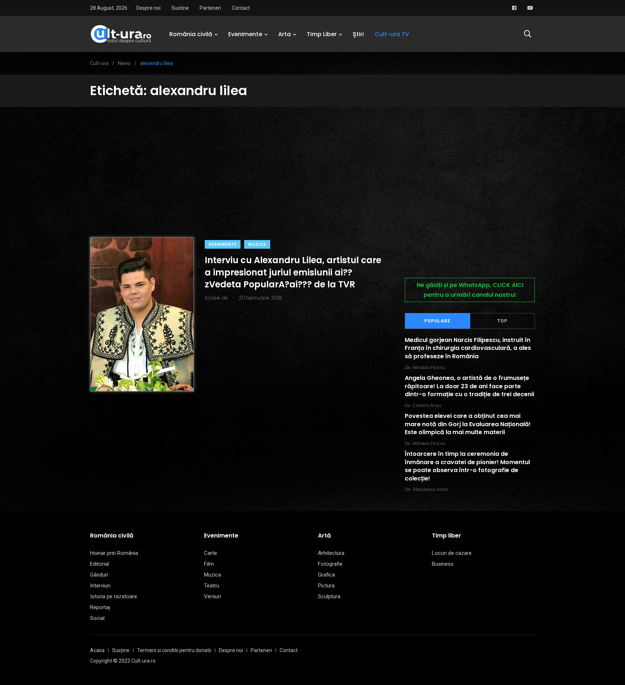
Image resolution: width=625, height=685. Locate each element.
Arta (284, 34)
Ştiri (358, 34)
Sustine (180, 8)
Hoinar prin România (114, 553)
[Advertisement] (312, 161)
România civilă (190, 34)
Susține (120, 650)
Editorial (99, 564)
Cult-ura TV (392, 34)
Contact (241, 8)
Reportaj (100, 607)
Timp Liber (322, 34)
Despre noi (148, 8)
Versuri (212, 596)
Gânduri (99, 574)
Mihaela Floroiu (429, 367)
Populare (437, 321)
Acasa (97, 650)
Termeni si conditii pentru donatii (174, 650)
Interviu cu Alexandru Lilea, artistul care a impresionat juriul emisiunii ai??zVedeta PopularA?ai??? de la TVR (293, 272)
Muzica (257, 244)
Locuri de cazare (452, 553)
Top (502, 321)
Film (209, 564)
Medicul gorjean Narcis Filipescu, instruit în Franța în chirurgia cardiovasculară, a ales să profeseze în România (468, 348)
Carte (210, 553)
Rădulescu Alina (430, 489)
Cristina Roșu (427, 405)
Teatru (211, 585)
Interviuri (100, 585)
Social (97, 618)
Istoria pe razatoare (113, 596)
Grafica (326, 574)
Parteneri (210, 8)
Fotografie (330, 564)
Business (443, 564)
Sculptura (329, 596)
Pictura (326, 585)
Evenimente (245, 34)
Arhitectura (331, 553)
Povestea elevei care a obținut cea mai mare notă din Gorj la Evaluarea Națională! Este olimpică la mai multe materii (468, 424)
